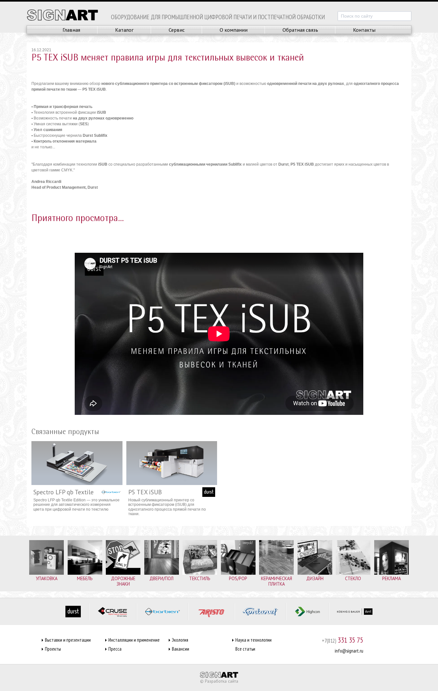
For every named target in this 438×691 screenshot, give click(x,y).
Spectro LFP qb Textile (63, 492)
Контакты (364, 30)
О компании (234, 30)
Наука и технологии (253, 640)
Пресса (115, 649)
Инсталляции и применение (134, 640)
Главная (71, 30)
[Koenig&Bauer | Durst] (355, 611)
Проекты (53, 649)
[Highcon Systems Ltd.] (307, 611)
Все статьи (245, 649)
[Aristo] (211, 611)
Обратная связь (300, 30)
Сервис (177, 30)
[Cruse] (113, 611)
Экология (180, 640)
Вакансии (180, 649)
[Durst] (73, 611)
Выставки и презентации (68, 640)
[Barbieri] (162, 611)
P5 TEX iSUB (145, 492)
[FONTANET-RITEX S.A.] (260, 611)
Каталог (124, 30)
